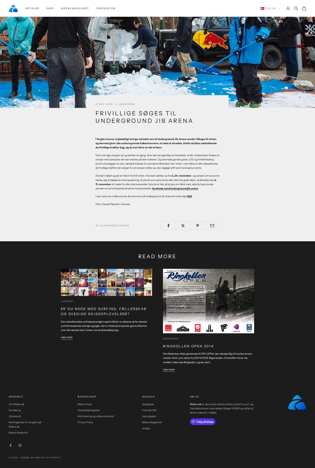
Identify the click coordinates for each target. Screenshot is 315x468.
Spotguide (148, 404)
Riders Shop (85, 404)
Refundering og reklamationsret (96, 416)
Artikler (32, 8)
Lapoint (67, 301)
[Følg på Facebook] (10, 445)
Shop (50, 8)
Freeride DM (105, 8)
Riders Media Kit (18, 432)
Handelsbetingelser (89, 410)
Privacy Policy (85, 422)
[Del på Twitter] (183, 226)
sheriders (127, 104)
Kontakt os (15, 410)
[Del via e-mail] (212, 226)
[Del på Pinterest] (197, 226)
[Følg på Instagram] (20, 445)
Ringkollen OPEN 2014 (188, 346)
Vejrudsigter (149, 416)
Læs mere (67, 337)
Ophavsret (15, 416)
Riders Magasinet (75, 8)
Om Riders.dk (16, 404)
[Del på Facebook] (168, 226)
